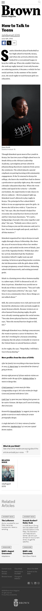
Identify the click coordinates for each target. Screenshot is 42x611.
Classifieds (18, 569)
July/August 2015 (11, 35)
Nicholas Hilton (28, 379)
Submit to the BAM (32, 573)
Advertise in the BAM (18, 573)
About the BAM (32, 569)
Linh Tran (5, 399)
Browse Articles (4, 573)
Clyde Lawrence (7, 387)
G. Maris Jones (13, 367)
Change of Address (18, 578)
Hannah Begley (15, 411)
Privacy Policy (5, 595)
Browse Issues (7, 577)
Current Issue (6, 569)
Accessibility (13, 595)
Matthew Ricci (16, 427)
